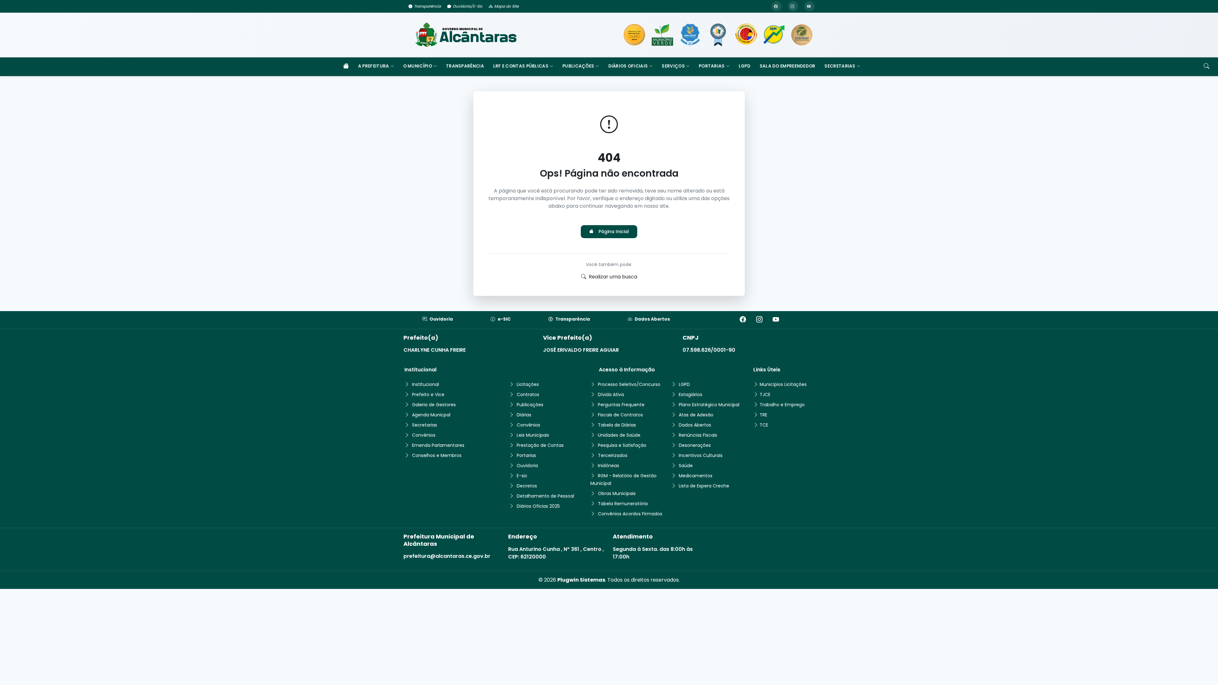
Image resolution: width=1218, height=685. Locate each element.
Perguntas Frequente (621, 404)
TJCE (765, 394)
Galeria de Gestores (434, 404)
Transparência (427, 6)
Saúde (686, 465)
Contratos (528, 394)
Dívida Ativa (611, 394)
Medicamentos (695, 476)
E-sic (522, 476)
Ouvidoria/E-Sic (467, 6)
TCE (764, 425)
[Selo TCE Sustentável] (802, 35)
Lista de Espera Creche (704, 486)
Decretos (527, 486)
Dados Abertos (652, 319)
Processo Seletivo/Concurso (629, 384)
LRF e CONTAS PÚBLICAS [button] (520, 66)
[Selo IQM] (774, 35)
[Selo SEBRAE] (634, 35)
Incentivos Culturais (701, 455)
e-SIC (504, 319)
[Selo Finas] (718, 35)
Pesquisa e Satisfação (622, 445)
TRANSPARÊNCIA (465, 66)
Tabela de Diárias (617, 425)
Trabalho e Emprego (782, 404)
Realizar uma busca (613, 276)
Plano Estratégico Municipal (709, 404)
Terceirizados (612, 455)
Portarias (526, 455)
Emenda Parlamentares (438, 445)
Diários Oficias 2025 (538, 506)
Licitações (528, 384)
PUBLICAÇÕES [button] (578, 66)
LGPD (744, 66)
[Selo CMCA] (746, 35)
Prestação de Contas (540, 445)
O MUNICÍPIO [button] (417, 66)
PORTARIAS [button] (712, 66)
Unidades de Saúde (619, 435)
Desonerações (695, 445)
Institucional (425, 384)
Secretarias (424, 425)
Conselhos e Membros (437, 455)
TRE (763, 415)
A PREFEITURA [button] (373, 66)
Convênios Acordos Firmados (630, 514)
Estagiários (690, 394)
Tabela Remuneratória (623, 503)
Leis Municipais (533, 435)
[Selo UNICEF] (690, 35)
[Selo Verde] (662, 35)
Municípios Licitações (783, 384)
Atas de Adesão (696, 415)
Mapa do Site (506, 6)
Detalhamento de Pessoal (545, 496)
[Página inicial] (345, 66)
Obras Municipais (617, 493)
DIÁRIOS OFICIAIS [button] (628, 66)
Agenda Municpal (431, 415)
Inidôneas (608, 465)
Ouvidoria (441, 319)
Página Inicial (614, 231)
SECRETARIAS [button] (839, 66)
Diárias (524, 415)
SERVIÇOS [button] (673, 66)
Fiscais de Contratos (620, 415)
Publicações (530, 404)
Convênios (423, 435)
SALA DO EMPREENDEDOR (787, 66)
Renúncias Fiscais (698, 435)
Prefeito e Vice (428, 394)
